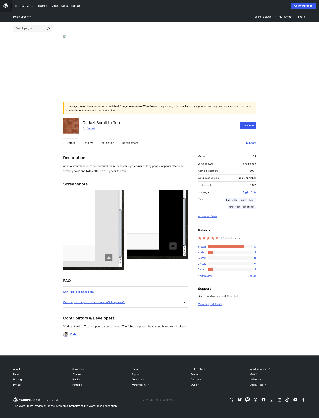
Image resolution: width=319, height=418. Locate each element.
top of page (249, 207)
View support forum (210, 304)
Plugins (76, 379)
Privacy (17, 384)
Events (194, 374)
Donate (196, 379)
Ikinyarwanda (52, 400)
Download (248, 125)
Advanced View (207, 216)
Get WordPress (303, 5)
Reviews (88, 142)
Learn (135, 369)
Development (130, 142)
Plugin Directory (22, 16)
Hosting (17, 379)
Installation (107, 142)
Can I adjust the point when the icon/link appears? (94, 302)
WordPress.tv (140, 384)
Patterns (77, 384)
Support (251, 142)
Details (71, 142)
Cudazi (91, 128)
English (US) (249, 192)
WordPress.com (260, 369)
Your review (205, 276)
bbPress (256, 379)
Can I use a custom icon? (78, 291)
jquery (243, 200)
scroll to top (234, 207)
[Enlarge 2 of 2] (184, 194)
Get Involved (198, 369)
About (16, 369)
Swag (195, 384)
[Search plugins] (48, 28)
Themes (76, 374)
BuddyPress (258, 384)
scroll (252, 200)
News (16, 374)
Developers (138, 379)
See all (252, 276)
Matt (254, 374)
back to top (231, 200)
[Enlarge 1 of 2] (120, 194)
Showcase (78, 369)
